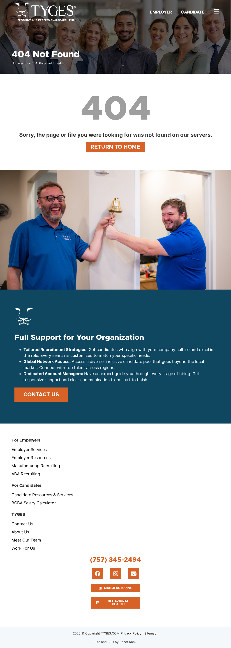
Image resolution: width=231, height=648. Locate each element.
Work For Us (23, 548)
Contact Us (22, 523)
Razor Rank (128, 642)
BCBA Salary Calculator (34, 503)
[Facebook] (97, 573)
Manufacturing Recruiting (36, 465)
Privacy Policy (131, 633)
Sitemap (150, 633)
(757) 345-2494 (115, 560)
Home (16, 63)
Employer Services (29, 449)
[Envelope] (133, 573)
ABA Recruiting (26, 473)
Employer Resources (31, 457)
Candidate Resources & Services (42, 494)
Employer (161, 12)
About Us (20, 532)
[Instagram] (115, 573)
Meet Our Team (26, 540)
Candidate (192, 12)
